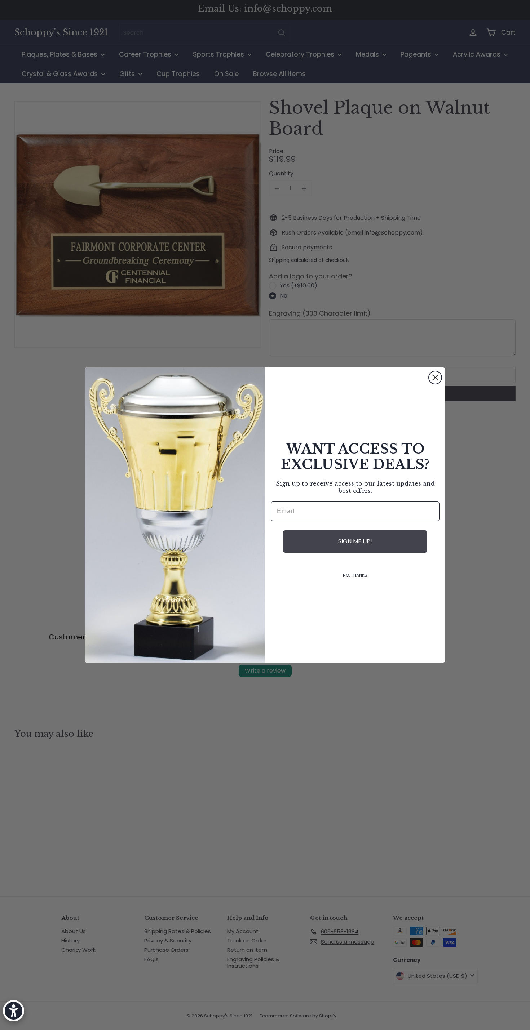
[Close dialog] (435, 377)
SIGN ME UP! (355, 541)
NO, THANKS (355, 575)
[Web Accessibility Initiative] (13, 1010)
